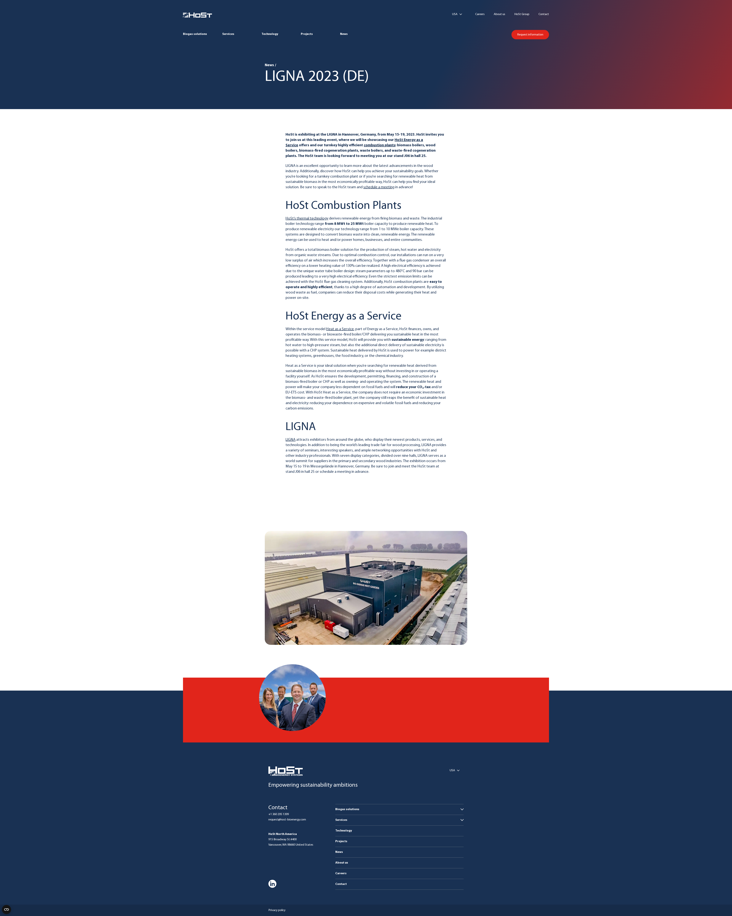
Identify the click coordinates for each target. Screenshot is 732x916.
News (344, 34)
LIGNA (290, 440)
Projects (307, 34)
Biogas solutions (195, 34)
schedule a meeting (378, 187)
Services (228, 34)
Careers (480, 14)
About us (499, 14)
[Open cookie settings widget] (6, 909)
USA (455, 14)
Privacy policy (277, 910)
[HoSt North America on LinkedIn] (272, 884)
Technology (270, 34)
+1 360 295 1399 (278, 814)
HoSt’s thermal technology (307, 218)
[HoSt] (197, 15)
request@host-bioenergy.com (287, 819)
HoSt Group (521, 14)
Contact (544, 14)
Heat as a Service (340, 329)
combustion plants (379, 145)
